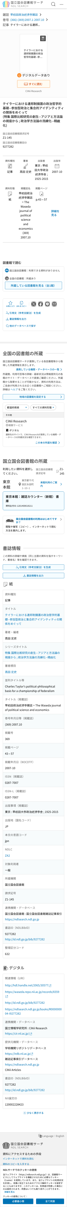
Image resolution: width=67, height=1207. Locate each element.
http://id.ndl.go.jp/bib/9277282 (25, 939)
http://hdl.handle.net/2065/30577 (26, 985)
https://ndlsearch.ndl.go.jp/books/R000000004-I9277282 (33, 1011)
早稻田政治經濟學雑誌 (24, 14)
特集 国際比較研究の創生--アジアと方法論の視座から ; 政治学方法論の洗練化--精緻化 (32, 655)
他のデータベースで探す (22, 325)
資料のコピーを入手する (16, 1164)
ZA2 (7, 855)
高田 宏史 (11, 672)
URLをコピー (21, 306)
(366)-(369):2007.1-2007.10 (27, 20)
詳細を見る (55, 213)
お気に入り (10, 306)
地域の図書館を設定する (32, 396)
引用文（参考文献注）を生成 (25, 313)
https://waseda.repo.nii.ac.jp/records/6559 (32, 992)
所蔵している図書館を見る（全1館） (33, 285)
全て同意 (50, 1201)
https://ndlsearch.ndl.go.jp (22, 919)
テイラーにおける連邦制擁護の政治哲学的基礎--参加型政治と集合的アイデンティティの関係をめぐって (33, 619)
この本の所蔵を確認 (46, 442)
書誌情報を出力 (17, 319)
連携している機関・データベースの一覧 (37, 369)
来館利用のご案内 (48, 484)
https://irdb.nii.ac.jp (17, 1053)
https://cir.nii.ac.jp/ (17, 1033)
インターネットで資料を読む (18, 1158)
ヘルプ (14, 389)
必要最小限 (18, 1201)
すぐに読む (35, 84)
